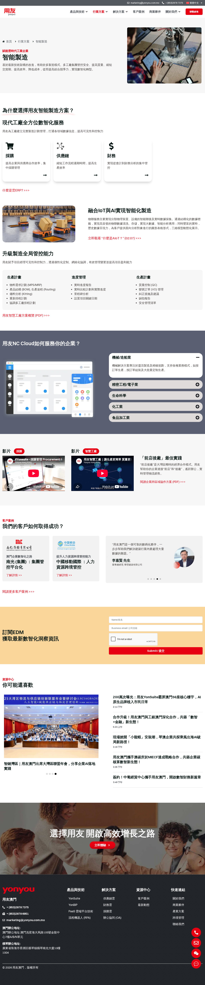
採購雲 (107, 911)
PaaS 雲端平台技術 (81, 911)
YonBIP (73, 905)
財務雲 (107, 905)
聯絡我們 (178, 924)
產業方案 (178, 911)
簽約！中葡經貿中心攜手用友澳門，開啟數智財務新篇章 (157, 777)
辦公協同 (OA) (112, 917)
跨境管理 (178, 917)
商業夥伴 (178, 905)
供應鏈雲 (109, 898)
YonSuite (74, 898)
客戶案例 (143, 898)
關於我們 (178, 898)
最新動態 (143, 905)
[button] (79, 11)
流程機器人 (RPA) (80, 917)
